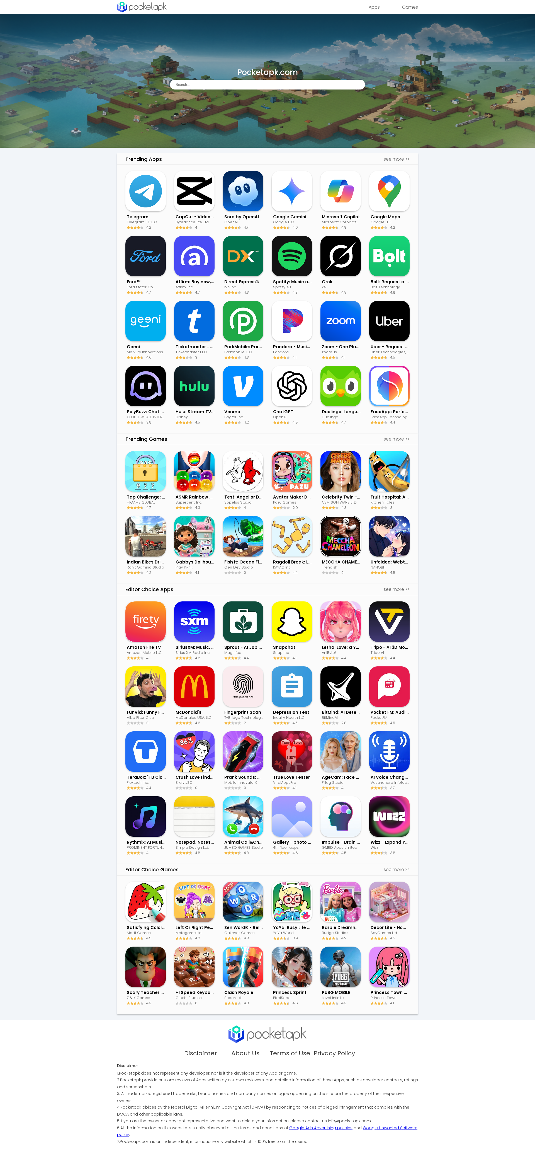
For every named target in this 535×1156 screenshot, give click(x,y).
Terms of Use (290, 1053)
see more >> (397, 159)
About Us (245, 1053)
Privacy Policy (334, 1053)
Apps (374, 7)
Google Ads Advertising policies (320, 1128)
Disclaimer (200, 1053)
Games (410, 7)
